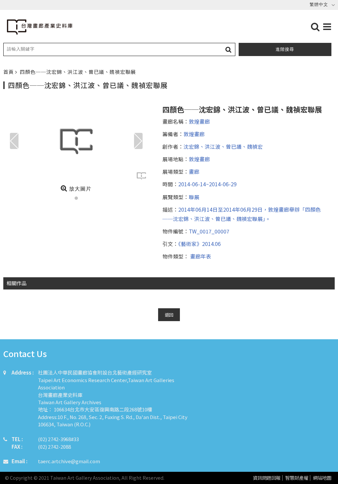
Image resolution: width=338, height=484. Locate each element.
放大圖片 (79, 189)
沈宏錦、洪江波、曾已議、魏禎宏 (223, 146)
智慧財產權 (296, 478)
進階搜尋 (285, 49)
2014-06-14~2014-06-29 (207, 184)
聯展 (194, 196)
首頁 (9, 71)
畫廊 (194, 171)
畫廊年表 (200, 256)
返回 (169, 315)
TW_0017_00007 (209, 231)
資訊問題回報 (267, 478)
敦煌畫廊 (199, 121)
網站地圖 (322, 478)
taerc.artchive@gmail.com (69, 461)
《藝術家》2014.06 (199, 243)
